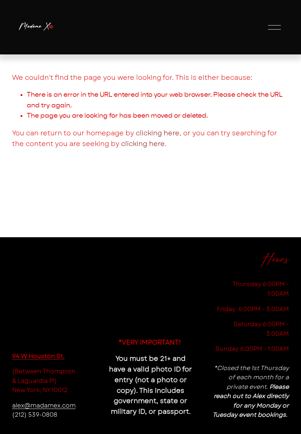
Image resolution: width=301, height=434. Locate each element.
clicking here (157, 133)
